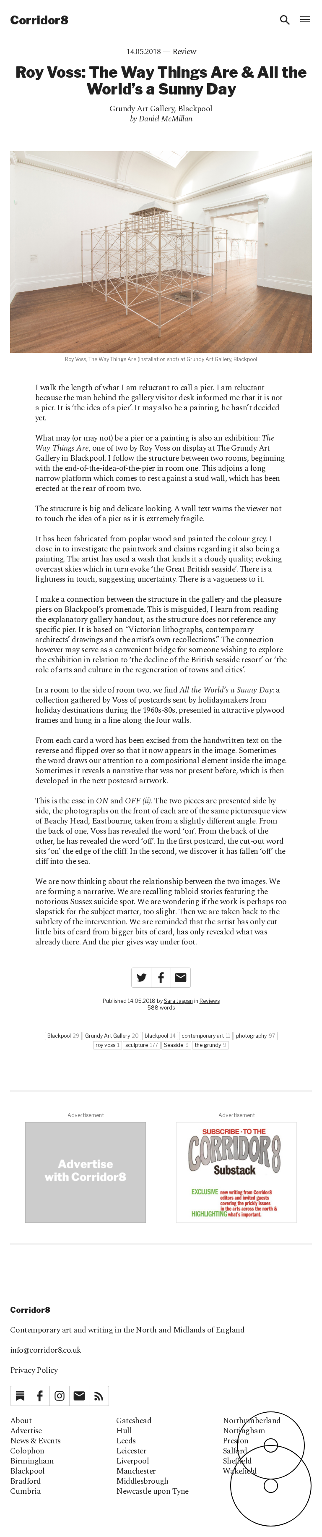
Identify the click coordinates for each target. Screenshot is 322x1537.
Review (184, 52)
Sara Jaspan (178, 1001)
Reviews (210, 1001)
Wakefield (240, 1471)
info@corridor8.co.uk (45, 1350)
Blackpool (195, 109)
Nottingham (244, 1431)
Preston (236, 1441)
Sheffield (237, 1461)
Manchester (136, 1471)
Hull (124, 1431)
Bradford (25, 1482)
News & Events (35, 1441)
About (20, 1421)
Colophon (27, 1451)
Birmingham (32, 1461)
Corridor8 (39, 20)
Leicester (131, 1451)
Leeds (125, 1441)
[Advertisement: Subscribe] (236, 1172)
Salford (235, 1451)
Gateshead (133, 1421)
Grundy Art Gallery (141, 109)
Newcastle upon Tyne (152, 1492)
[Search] (285, 20)
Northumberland (252, 1421)
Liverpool (132, 1461)
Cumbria (25, 1492)
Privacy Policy (33, 1370)
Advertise (26, 1431)
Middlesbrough (142, 1482)
